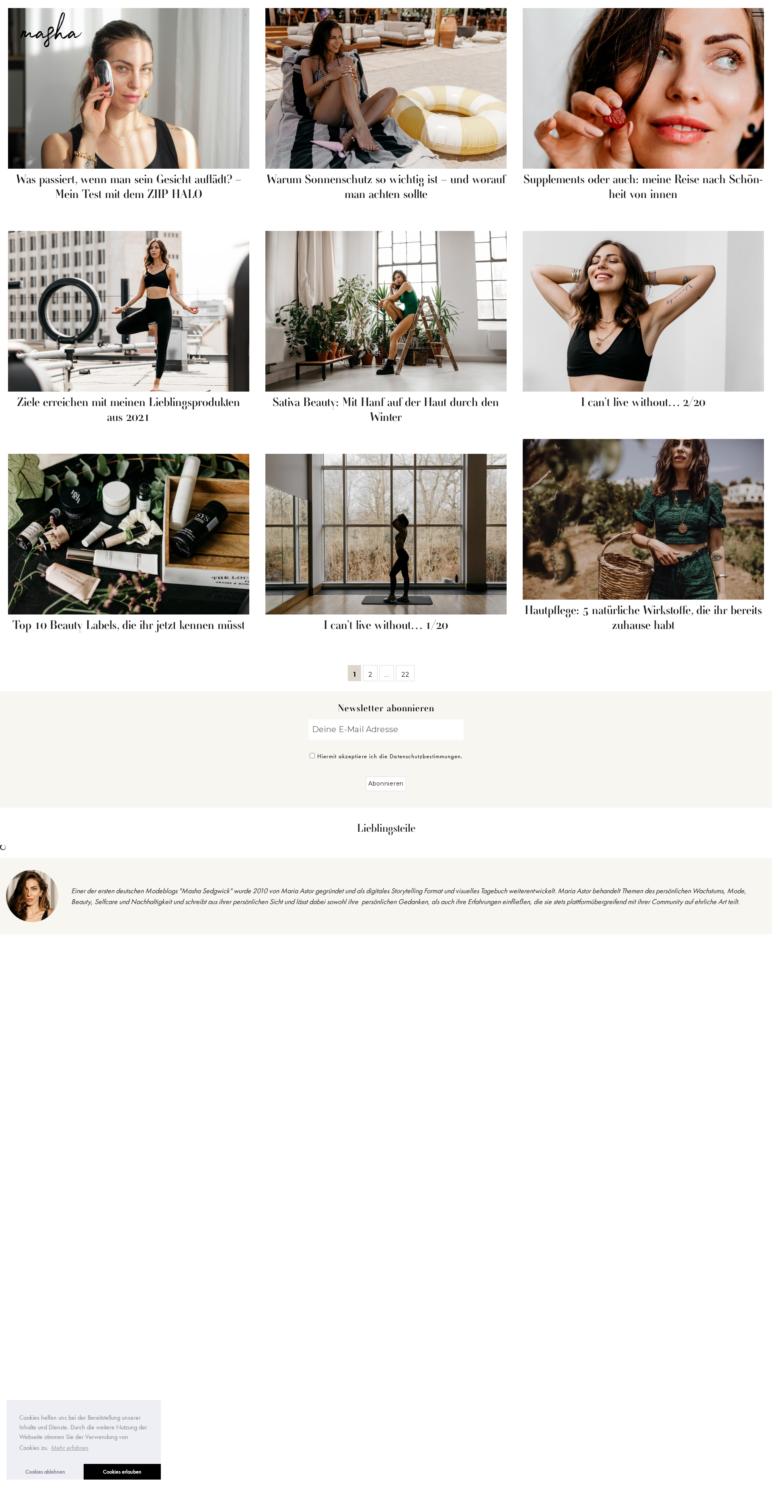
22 (408, 672)
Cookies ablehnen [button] (45, 1471)
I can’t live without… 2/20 (643, 403)
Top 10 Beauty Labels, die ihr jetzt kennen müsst (128, 626)
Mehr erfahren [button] (69, 1447)
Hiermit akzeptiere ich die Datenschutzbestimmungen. (389, 756)
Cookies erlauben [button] (122, 1471)
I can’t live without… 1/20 (386, 626)
